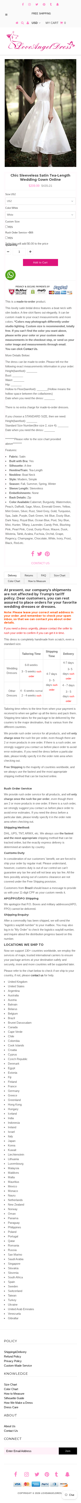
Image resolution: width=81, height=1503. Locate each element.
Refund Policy (12, 1356)
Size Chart (59, 575)
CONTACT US (40, 563)
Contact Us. (30, 349)
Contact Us (11, 1430)
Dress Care (11, 1407)
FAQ (43, 575)
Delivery (12, 575)
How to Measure (37, 581)
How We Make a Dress (18, 1402)
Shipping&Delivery (15, 1352)
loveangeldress (52, 1493)
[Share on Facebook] (32, 554)
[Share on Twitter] (39, 554)
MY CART (56, 22)
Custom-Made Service (18, 1365)
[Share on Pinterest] (47, 554)
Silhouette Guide (14, 1398)
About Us (9, 1426)
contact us (37, 975)
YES (10, 227)
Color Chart (14, 581)
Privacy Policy (13, 1361)
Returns (29, 575)
